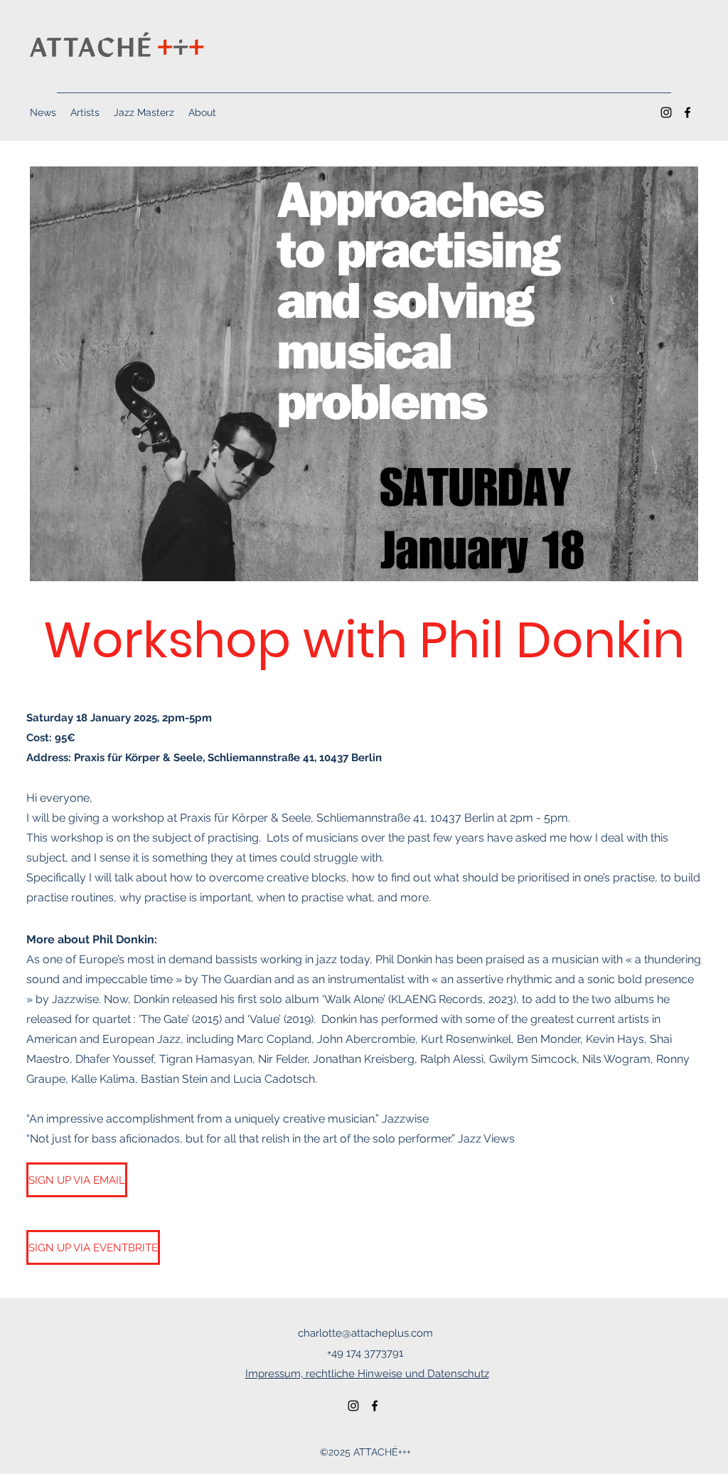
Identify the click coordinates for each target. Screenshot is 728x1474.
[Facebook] (687, 112)
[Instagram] (666, 112)
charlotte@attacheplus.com (365, 1333)
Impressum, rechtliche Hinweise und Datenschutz (367, 1373)
